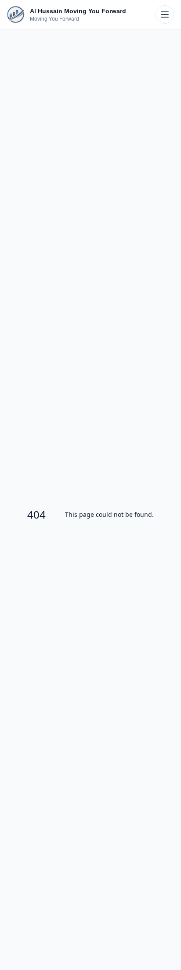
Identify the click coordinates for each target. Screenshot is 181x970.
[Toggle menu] (165, 14)
